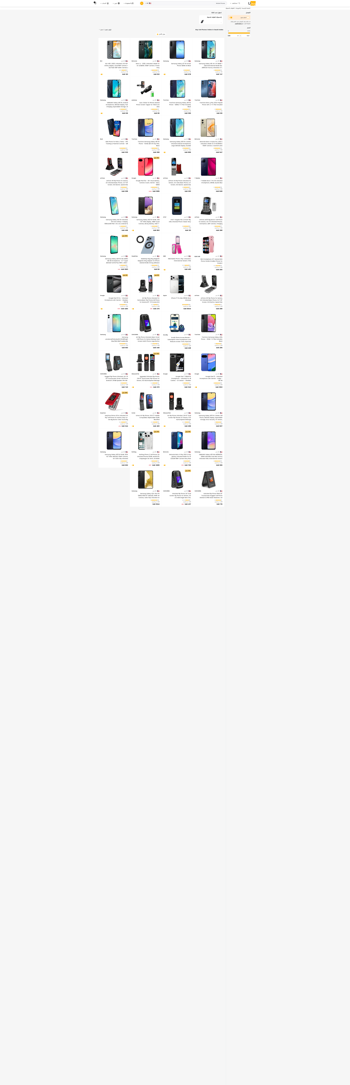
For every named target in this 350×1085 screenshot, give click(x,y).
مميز (102, 30)
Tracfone (197, 100)
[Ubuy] (252, 3)
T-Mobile (197, 178)
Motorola (134, 61)
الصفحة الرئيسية (246, 8)
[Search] (141, 3)
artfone (165, 178)
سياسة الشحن (238, 24)
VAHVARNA (135, 335)
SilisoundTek (135, 374)
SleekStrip (135, 256)
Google (134, 178)
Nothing (134, 452)
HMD (164, 256)
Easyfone (103, 413)
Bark (101, 139)
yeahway (134, 100)
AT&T (164, 217)
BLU (101, 61)
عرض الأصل (162, 34)
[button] (129, 3)
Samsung (197, 61)
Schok (133, 413)
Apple (165, 295)
